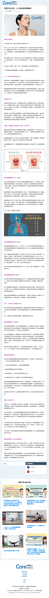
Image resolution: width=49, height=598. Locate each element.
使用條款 (24, 576)
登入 (24, 582)
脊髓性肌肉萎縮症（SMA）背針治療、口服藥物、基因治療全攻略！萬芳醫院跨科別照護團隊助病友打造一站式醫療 (36, 551)
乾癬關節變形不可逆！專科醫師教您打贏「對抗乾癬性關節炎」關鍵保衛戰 (36, 502)
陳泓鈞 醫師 (9, 11)
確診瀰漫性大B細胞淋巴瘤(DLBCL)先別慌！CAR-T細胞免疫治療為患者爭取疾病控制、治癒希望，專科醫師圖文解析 (13, 503)
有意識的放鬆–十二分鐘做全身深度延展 (36, 526)
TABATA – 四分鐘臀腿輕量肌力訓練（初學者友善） (12, 528)
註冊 (24, 580)
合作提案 (24, 574)
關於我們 (24, 572)
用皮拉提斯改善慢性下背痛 (11, 551)
